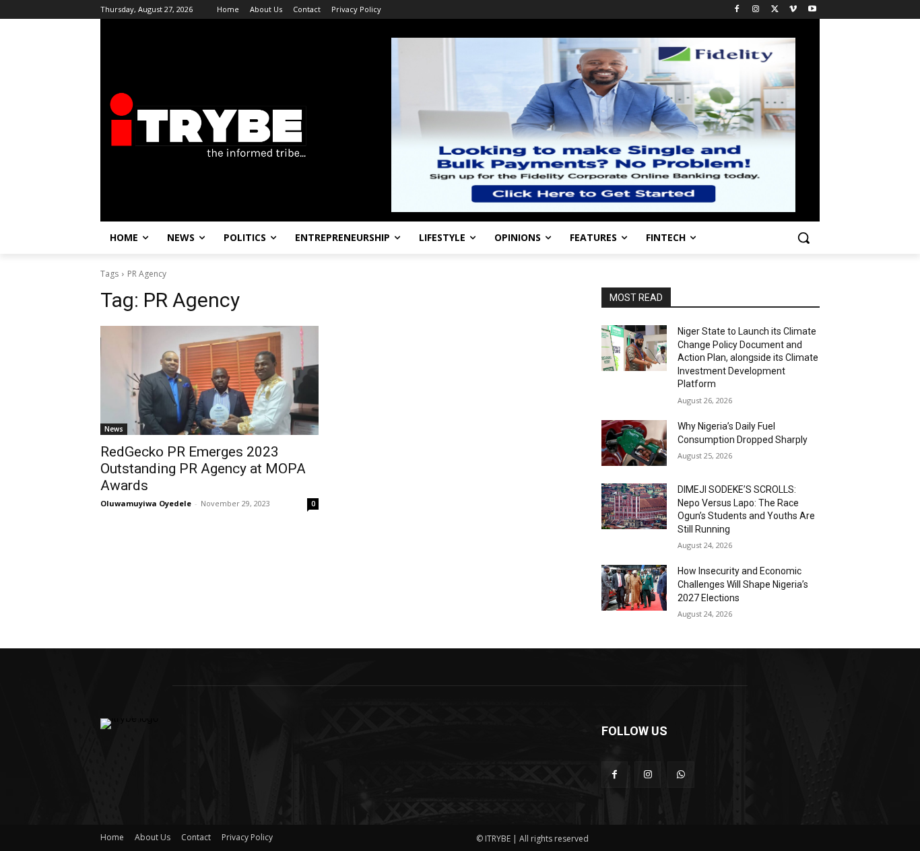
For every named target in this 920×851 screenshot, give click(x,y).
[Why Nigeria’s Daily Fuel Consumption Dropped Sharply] (634, 443)
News (113, 429)
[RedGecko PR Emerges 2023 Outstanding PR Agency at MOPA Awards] (209, 380)
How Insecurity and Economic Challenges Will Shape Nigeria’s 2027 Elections (743, 584)
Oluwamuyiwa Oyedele (145, 503)
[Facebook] (737, 10)
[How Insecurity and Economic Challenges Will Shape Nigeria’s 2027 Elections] (634, 588)
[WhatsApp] (680, 774)
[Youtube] (812, 10)
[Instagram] (756, 10)
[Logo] (208, 126)
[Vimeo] (793, 10)
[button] (803, 238)
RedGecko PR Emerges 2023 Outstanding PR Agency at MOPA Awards (203, 468)
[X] (775, 10)
